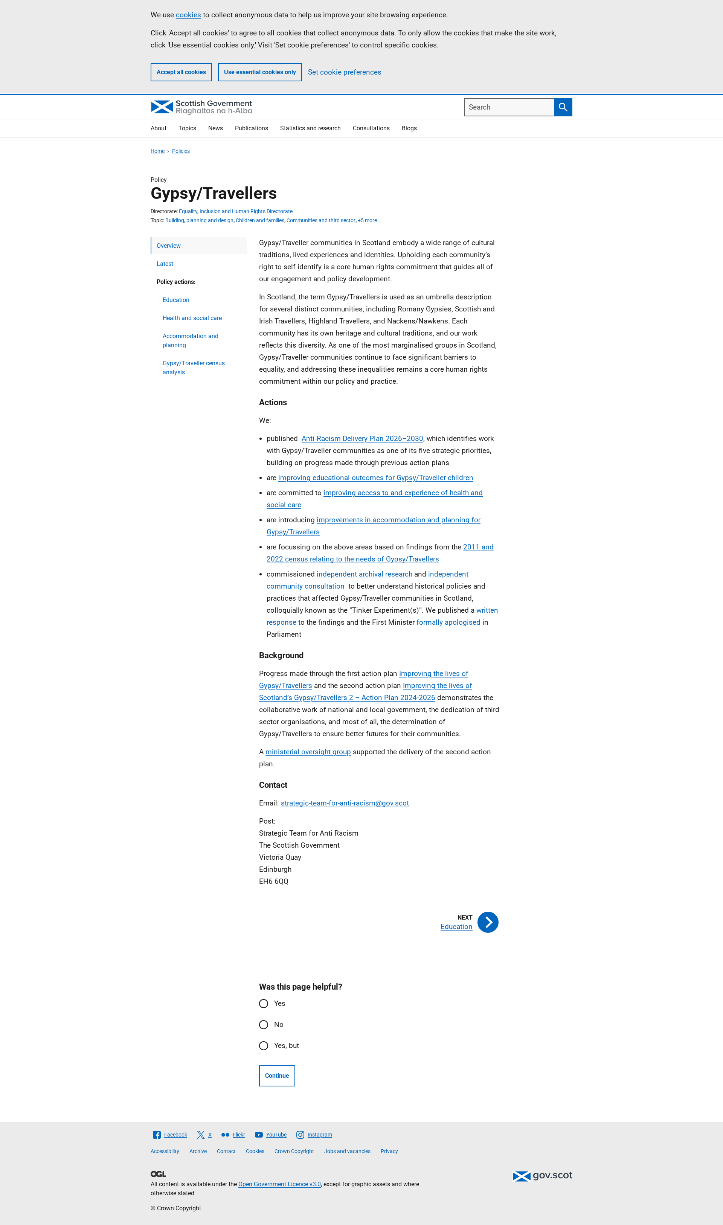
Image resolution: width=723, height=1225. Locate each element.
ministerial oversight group (308, 752)
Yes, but (286, 1045)
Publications (251, 128)
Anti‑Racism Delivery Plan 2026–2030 (362, 438)
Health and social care (192, 318)
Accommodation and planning (190, 341)
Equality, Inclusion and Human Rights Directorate (236, 211)
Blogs (409, 128)
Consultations (371, 128)
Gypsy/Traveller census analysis (194, 368)
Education (176, 300)
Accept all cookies (181, 72)
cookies (188, 15)
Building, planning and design (199, 220)
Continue (277, 1075)
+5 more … (369, 220)
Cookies (255, 1151)
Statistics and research (310, 128)
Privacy (389, 1151)
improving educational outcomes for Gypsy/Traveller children (375, 477)
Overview (169, 245)
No (279, 1024)
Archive (198, 1151)
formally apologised (448, 622)
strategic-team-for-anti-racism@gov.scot (345, 803)
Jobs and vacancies (347, 1151)
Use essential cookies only (260, 72)
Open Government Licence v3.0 (279, 1184)
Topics (187, 128)
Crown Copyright (294, 1151)
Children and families (260, 220)
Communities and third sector (321, 220)
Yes (279, 1003)
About (158, 128)
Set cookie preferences (344, 72)
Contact (226, 1151)
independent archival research (364, 574)
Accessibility (165, 1151)
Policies (181, 151)
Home (158, 151)
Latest (165, 263)
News (215, 128)
